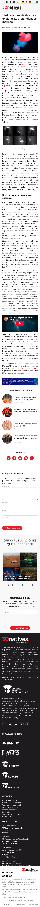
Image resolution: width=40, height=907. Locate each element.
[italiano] (37, 2)
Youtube (34, 368)
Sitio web (5, 517)
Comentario (6, 486)
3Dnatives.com (29, 677)
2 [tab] (12, 585)
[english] (26, 2)
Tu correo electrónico (13, 612)
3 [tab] (15, 585)
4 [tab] (18, 585)
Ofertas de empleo (9, 810)
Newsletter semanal (21, 373)
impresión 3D (8, 86)
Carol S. (27, 27)
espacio (25, 64)
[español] (30, 2)
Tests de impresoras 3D (11, 805)
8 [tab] (32, 585)
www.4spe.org (12, 717)
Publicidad (6, 817)
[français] (33, 2)
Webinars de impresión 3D (12, 814)
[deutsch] (23, 2)
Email (4, 510)
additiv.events (7, 680)
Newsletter (6, 812)
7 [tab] (28, 585)
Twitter (26, 368)
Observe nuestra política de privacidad (13, 897)
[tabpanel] (20, 567)
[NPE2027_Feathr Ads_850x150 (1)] (20, 381)
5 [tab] (22, 585)
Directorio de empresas (11, 803)
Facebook (19, 368)
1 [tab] (8, 585)
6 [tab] (25, 585)
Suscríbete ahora (20, 628)
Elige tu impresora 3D (10, 800)
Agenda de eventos (10, 807)
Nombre (5, 503)
